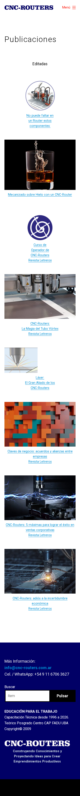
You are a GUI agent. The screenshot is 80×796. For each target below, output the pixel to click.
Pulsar (62, 695)
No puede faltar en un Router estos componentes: (40, 121)
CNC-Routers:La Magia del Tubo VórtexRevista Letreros (40, 329)
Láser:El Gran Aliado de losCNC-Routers (40, 383)
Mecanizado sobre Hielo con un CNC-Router (40, 195)
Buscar (9, 687)
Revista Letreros (40, 462)
